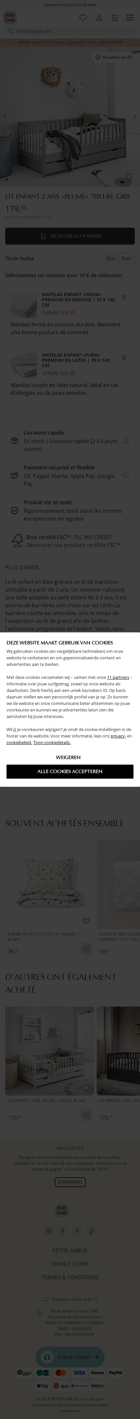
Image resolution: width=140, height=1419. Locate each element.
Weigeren (68, 757)
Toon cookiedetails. (52, 742)
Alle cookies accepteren (70, 771)
